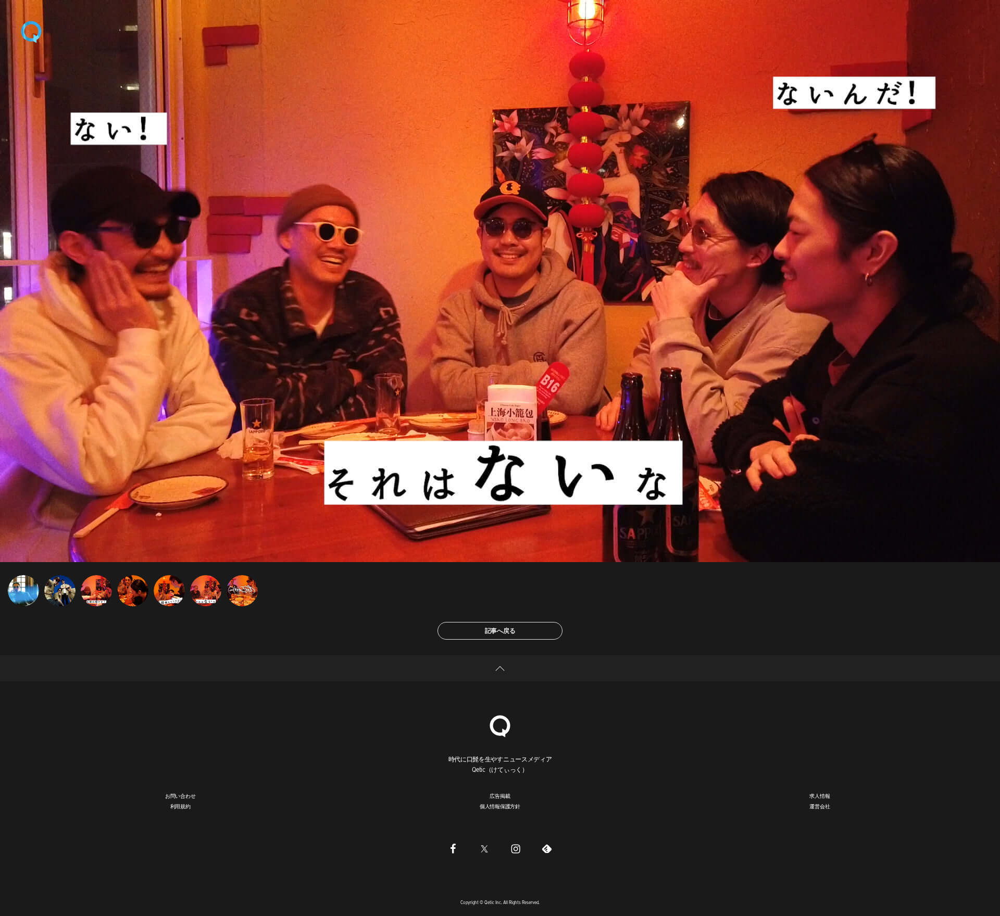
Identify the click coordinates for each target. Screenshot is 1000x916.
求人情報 (819, 796)
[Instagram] (515, 848)
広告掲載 (500, 796)
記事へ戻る (500, 630)
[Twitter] (484, 848)
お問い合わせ (180, 796)
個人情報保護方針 (500, 806)
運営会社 (819, 806)
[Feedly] (546, 848)
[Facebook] (453, 848)
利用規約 (180, 806)
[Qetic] (31, 31)
